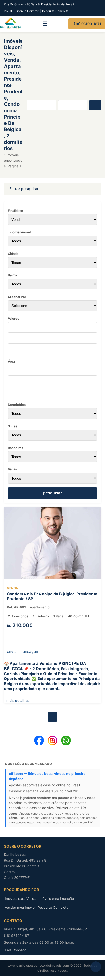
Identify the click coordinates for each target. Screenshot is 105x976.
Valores (13, 318)
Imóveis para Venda (20, 898)
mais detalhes (17, 700)
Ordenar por (17, 297)
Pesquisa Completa (55, 11)
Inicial (8, 11)
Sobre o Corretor (27, 11)
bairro (12, 275)
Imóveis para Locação (56, 898)
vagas (12, 469)
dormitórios (17, 405)
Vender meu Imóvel (20, 907)
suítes (12, 426)
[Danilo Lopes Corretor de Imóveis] (11, 24)
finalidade (15, 210)
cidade (13, 253)
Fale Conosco (15, 950)
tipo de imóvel (19, 232)
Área (11, 361)
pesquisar (52, 493)
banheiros (15, 448)
